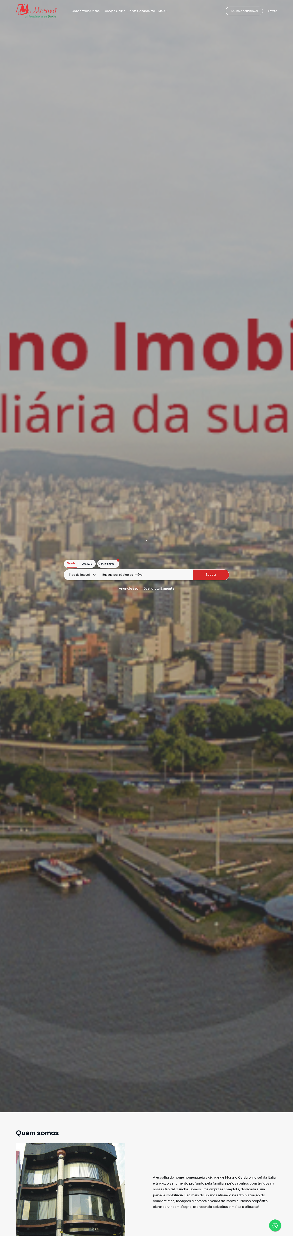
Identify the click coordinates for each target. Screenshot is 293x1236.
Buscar (210, 575)
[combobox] (146, 574)
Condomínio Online (86, 11)
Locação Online (114, 11)
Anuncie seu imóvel (244, 11)
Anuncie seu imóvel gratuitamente (146, 588)
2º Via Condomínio (142, 11)
